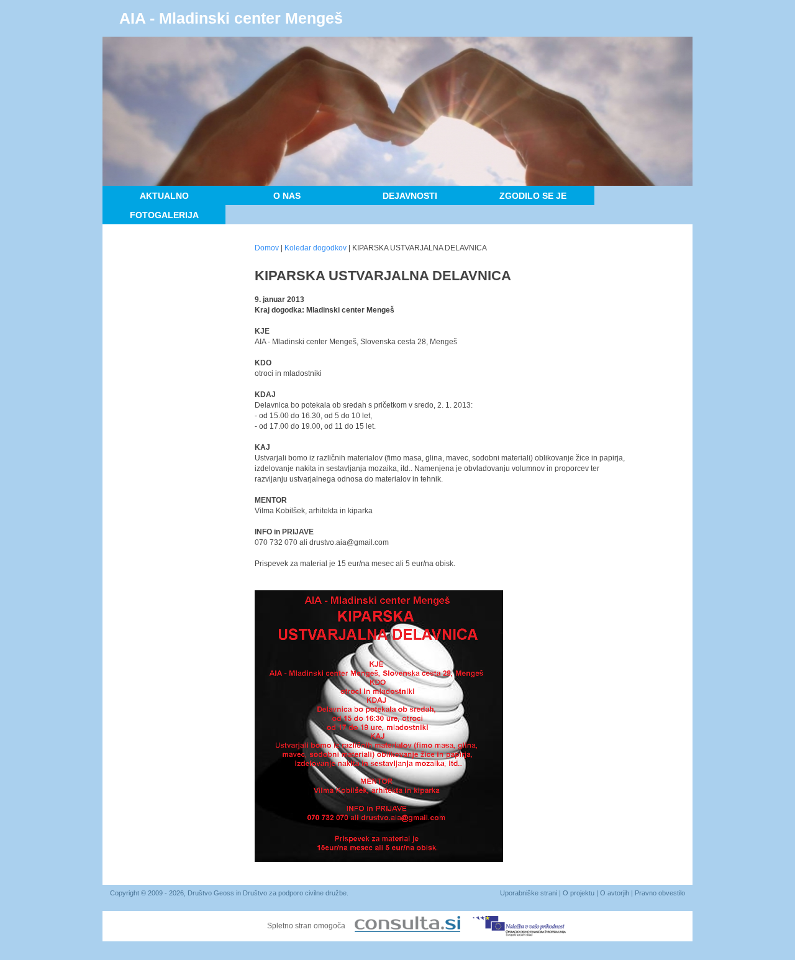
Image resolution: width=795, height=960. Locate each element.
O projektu (578, 893)
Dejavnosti (410, 196)
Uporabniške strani (528, 893)
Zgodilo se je (532, 196)
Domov (267, 248)
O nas (287, 196)
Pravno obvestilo (660, 893)
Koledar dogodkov (315, 248)
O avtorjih (614, 893)
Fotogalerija (164, 215)
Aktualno (164, 196)
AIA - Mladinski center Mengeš (231, 18)
